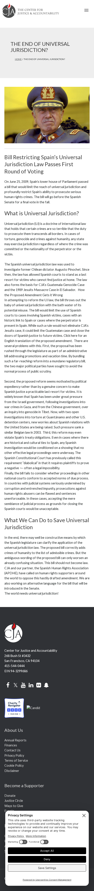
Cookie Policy (14, 765)
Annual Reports (15, 740)
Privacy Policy (14, 755)
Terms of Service (16, 760)
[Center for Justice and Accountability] (33, 707)
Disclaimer (11, 771)
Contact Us (12, 750)
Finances (10, 745)
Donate (10, 795)
